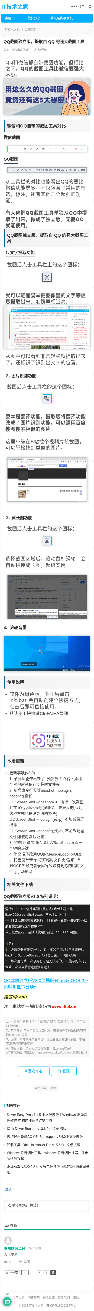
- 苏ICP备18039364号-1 (60, 1305)
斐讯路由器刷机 (60, 18)
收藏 (65, 1071)
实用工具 (11, 18)
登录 (7, 1189)
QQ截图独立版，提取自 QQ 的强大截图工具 (44, 41)
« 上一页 (12, 1273)
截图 (53, 1088)
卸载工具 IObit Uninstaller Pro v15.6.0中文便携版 (43, 1145)
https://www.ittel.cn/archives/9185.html (61, 1052)
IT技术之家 (14, 7)
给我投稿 (49, 1297)
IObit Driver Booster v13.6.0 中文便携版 (36, 1129)
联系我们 (64, 1297)
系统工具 (31, 29)
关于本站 (19, 1297)
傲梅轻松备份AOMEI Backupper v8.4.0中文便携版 (45, 1137)
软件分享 (34, 18)
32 (42, 49)
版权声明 (34, 1297)
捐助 (76, 1297)
